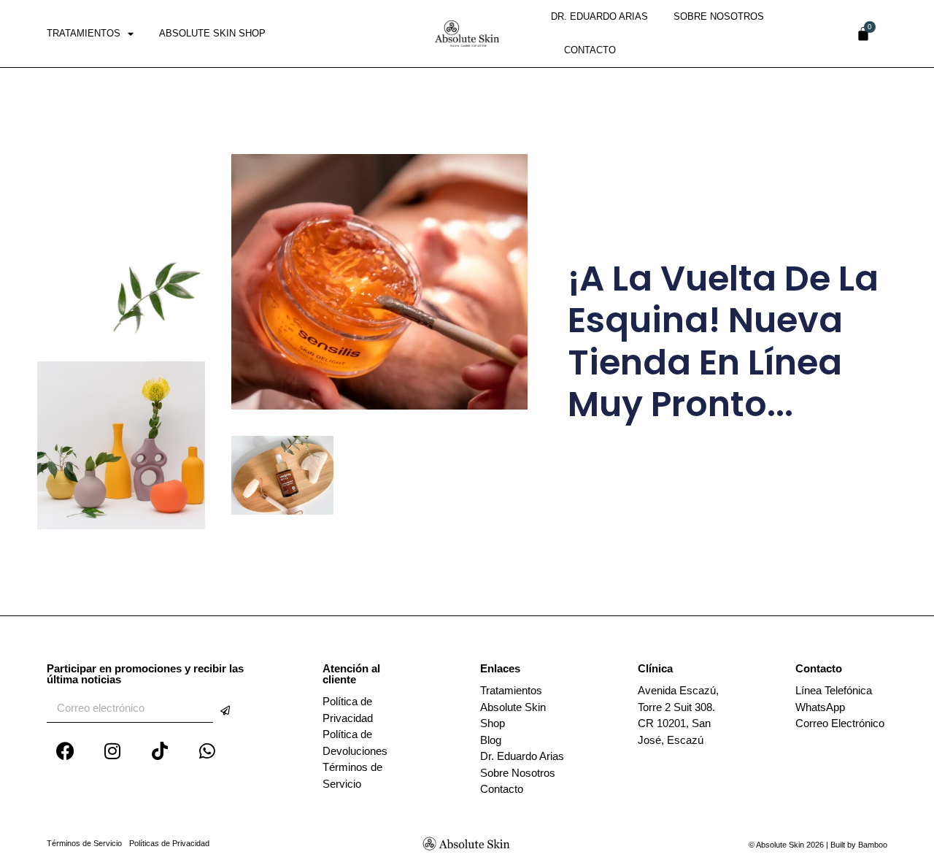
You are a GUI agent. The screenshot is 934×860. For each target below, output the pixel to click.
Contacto (590, 50)
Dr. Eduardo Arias (599, 16)
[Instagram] (112, 750)
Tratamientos (83, 33)
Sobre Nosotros (719, 16)
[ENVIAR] (225, 711)
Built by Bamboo (858, 844)
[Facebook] (65, 750)
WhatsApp (820, 707)
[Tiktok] (160, 750)
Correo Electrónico (839, 723)
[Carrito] (863, 34)
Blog (490, 740)
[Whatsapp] (207, 750)
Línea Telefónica (833, 690)
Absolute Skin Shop (212, 33)
